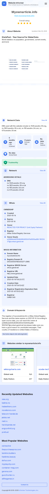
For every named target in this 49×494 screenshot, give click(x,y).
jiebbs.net (6, 417)
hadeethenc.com (9, 406)
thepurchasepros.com (11, 449)
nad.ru (4, 421)
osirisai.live (6, 446)
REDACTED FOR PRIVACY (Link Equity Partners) (25, 227)
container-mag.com (10, 468)
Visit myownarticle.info (24, 16)
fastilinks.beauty (9, 457)
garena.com (7, 471)
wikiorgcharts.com (12, 369)
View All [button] (44, 120)
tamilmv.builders (9, 453)
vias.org (5, 399)
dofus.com (6, 460)
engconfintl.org (8, 428)
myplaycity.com (8, 464)
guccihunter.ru (8, 475)
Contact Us (24, 485)
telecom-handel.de (10, 414)
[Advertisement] (24, 50)
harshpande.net (8, 425)
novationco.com (9, 410)
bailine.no (6, 403)
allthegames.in (8, 479)
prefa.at (5, 432)
